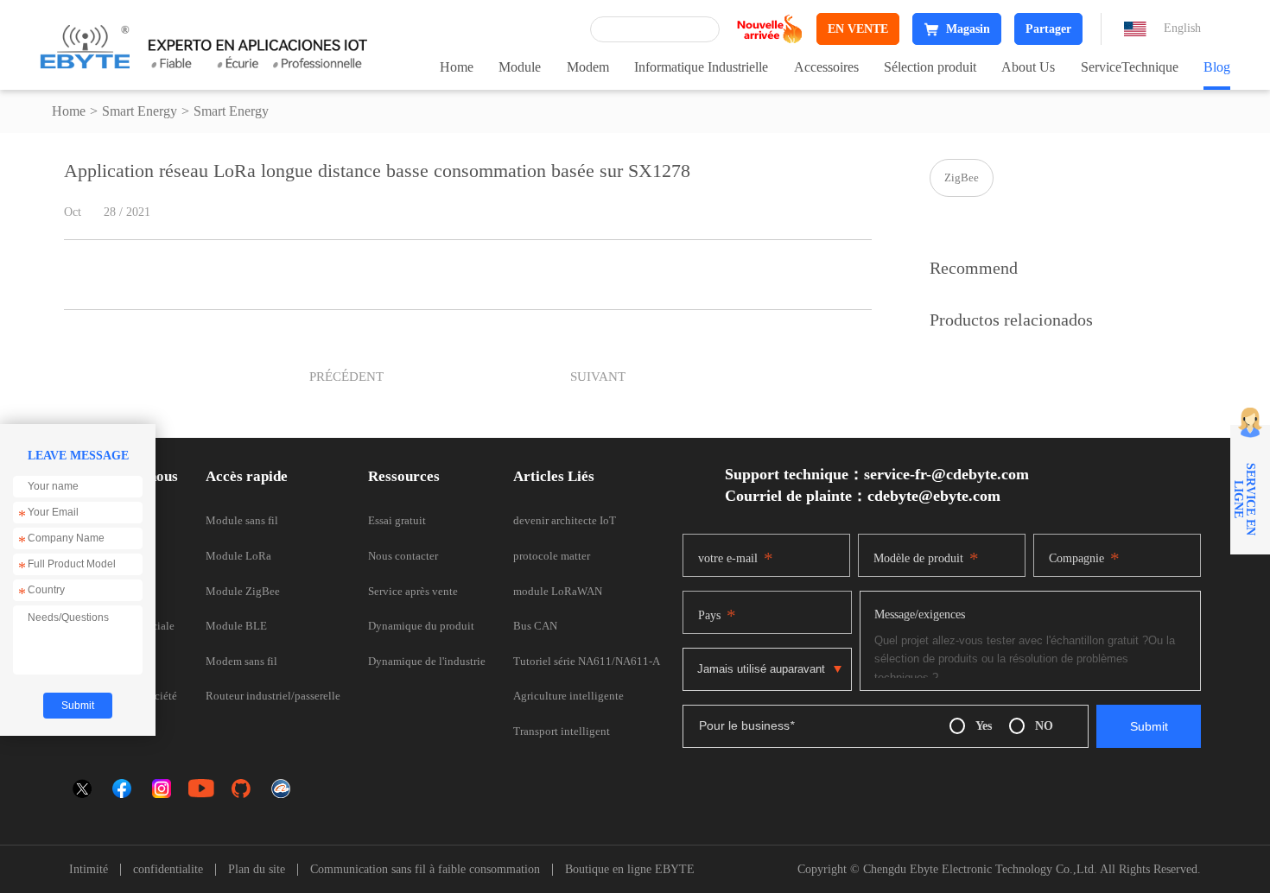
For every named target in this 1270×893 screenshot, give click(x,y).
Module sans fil (242, 520)
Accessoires (826, 67)
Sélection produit (930, 67)
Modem (588, 67)
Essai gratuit (397, 520)
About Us (1028, 67)
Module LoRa (238, 555)
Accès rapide (247, 476)
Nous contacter (403, 555)
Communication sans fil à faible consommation (425, 870)
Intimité (88, 870)
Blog (1216, 67)
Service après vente (413, 591)
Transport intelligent (561, 731)
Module (519, 67)
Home (456, 67)
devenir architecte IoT (564, 520)
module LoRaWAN (557, 591)
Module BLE (236, 625)
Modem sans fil (241, 661)
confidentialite (168, 870)
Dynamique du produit (421, 625)
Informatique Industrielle (701, 67)
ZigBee (961, 177)
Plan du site (256, 870)
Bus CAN (535, 625)
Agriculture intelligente (568, 695)
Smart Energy (139, 111)
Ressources (404, 476)
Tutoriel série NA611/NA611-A (586, 661)
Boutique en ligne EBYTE (630, 870)
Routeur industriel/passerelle (273, 695)
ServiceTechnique (1129, 67)
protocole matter (551, 555)
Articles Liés (553, 476)
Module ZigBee (243, 591)
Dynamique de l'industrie (427, 661)
